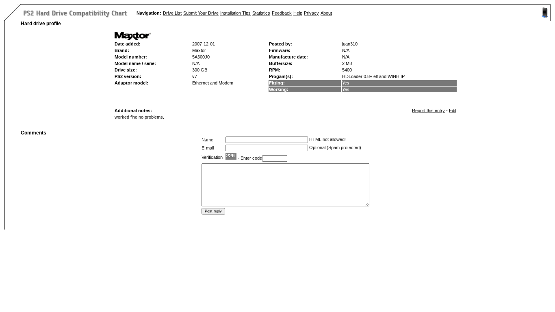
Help (297, 13)
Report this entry (428, 110)
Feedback (282, 13)
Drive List (172, 13)
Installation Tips (235, 13)
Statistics (261, 13)
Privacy (311, 13)
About (326, 13)
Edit (452, 110)
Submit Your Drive (201, 13)
